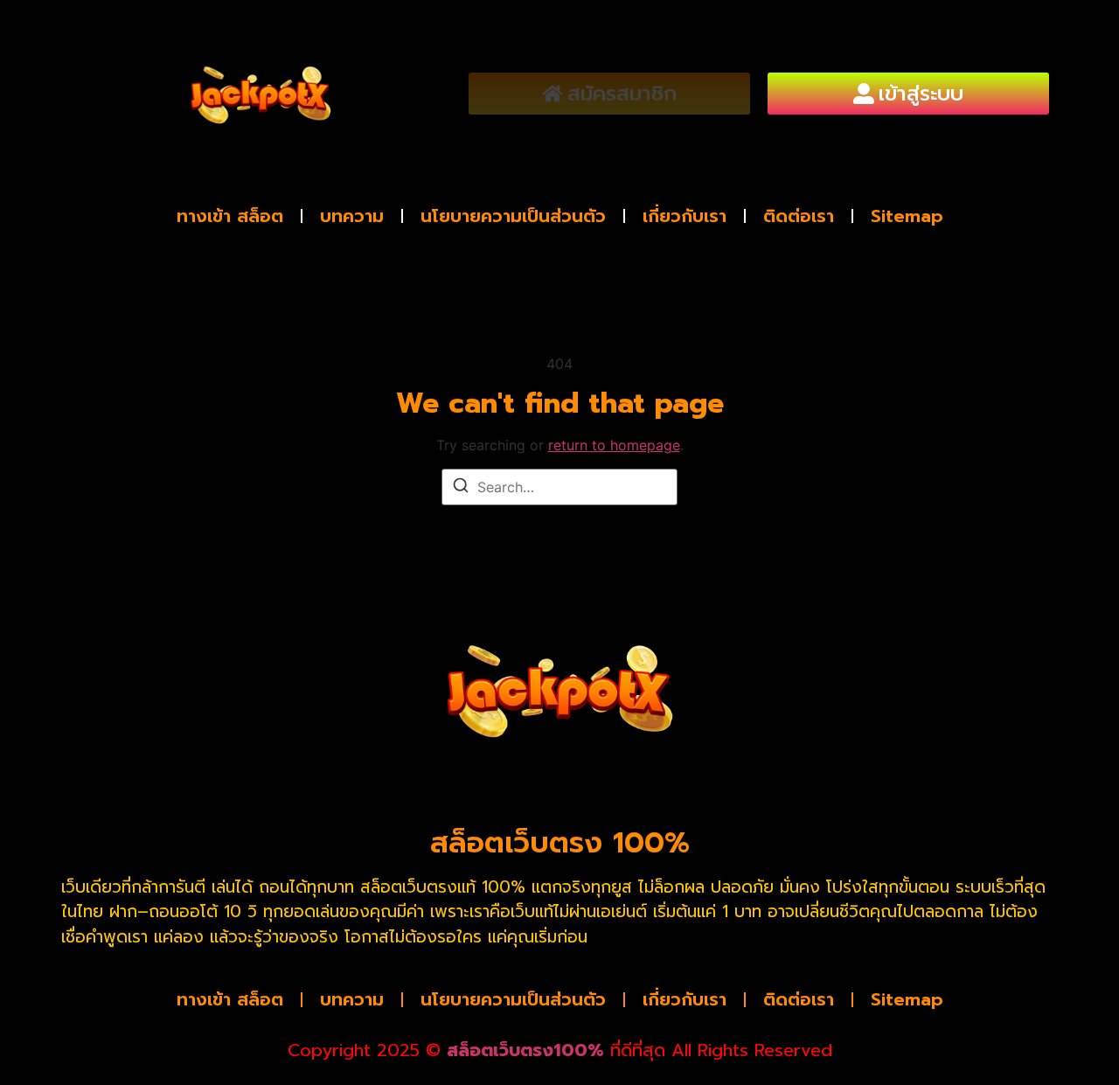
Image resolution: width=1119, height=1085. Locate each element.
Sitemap (907, 216)
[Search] (460, 487)
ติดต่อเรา (798, 216)
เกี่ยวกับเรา (684, 216)
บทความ (352, 216)
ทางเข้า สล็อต (230, 216)
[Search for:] (559, 487)
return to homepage (614, 445)
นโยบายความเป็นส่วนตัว (513, 216)
